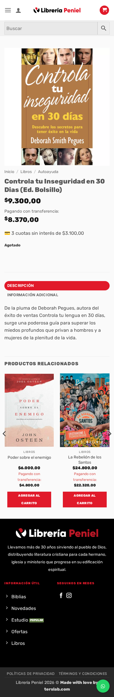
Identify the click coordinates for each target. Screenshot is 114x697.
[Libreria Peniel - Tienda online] (57, 10)
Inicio (9, 171)
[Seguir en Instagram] (69, 596)
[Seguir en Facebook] (61, 596)
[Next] (109, 445)
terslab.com (57, 689)
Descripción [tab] (20, 285)
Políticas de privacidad (31, 674)
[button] (7, 10)
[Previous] (4, 445)
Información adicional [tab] (32, 295)
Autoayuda (48, 171)
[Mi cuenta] (18, 10)
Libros (26, 171)
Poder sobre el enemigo (29, 457)
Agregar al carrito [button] (29, 499)
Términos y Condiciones (83, 674)
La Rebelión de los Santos (84, 460)
